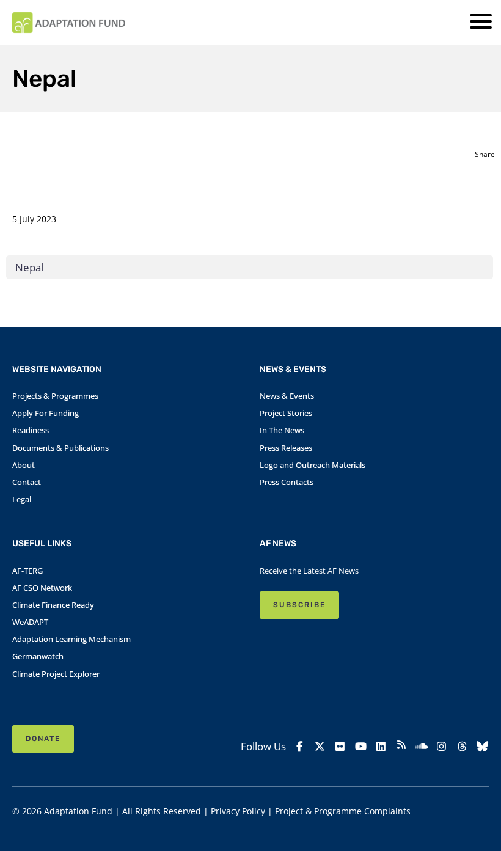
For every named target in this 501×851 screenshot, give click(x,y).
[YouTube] (360, 746)
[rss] (401, 746)
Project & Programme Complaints (343, 811)
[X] (319, 746)
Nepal (29, 267)
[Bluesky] (482, 746)
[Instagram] (441, 746)
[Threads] (462, 746)
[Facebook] (299, 746)
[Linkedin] (381, 746)
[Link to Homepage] (68, 22)
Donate (43, 738)
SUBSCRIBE (299, 605)
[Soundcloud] (421, 746)
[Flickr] (340, 746)
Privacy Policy (238, 811)
